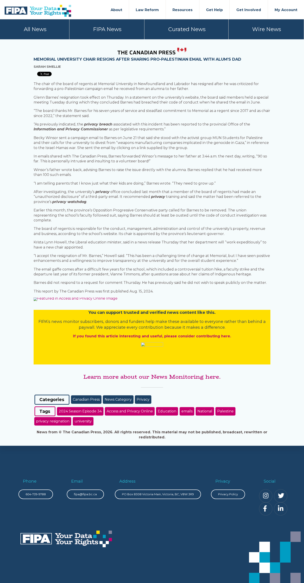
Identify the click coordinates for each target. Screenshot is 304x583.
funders (137, 321)
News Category (118, 399)
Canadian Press (86, 399)
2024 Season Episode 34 (80, 411)
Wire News (266, 29)
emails (187, 411)
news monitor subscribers (77, 321)
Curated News (187, 29)
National (204, 411)
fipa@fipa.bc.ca (85, 494)
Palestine (225, 411)
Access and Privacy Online (130, 411)
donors (112, 321)
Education (167, 411)
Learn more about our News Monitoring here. (152, 376)
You (92, 312)
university (83, 421)
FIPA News (107, 29)
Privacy (143, 399)
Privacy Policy (228, 494)
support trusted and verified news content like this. (161, 312)
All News (35, 29)
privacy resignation (52, 421)
